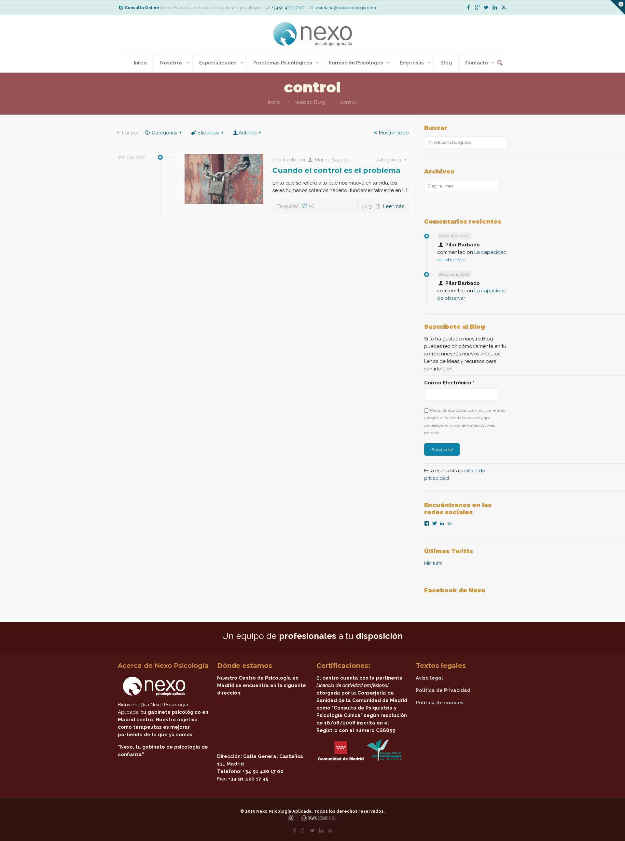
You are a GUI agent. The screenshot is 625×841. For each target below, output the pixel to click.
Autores (248, 133)
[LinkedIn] (495, 7)
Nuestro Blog (310, 102)
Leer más (393, 206)
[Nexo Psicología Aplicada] (312, 34)
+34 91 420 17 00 (288, 7)
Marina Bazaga (332, 160)
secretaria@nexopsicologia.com (345, 7)
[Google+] (477, 7)
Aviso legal (429, 678)
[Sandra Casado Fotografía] (293, 820)
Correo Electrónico (449, 383)
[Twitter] (486, 7)
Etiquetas (208, 133)
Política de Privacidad (443, 690)
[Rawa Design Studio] (318, 820)
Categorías (164, 133)
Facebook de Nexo (454, 590)
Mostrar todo (394, 133)
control (348, 102)
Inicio (274, 102)
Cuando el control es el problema (336, 170)
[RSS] (503, 7)
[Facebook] (468, 7)
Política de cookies (440, 703)
